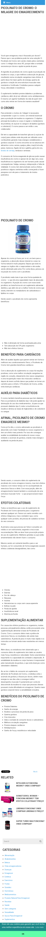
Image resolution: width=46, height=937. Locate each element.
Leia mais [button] (39, 927)
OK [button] (23, 934)
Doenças (8, 870)
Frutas (7, 884)
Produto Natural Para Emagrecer (17, 898)
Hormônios (9, 891)
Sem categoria (10, 909)
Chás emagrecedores (13, 866)
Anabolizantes (10, 859)
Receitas (8, 902)
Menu (8, 3)
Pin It (35, 772)
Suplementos (10, 919)
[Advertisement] (22, 33)
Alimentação (9, 855)
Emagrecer (9, 873)
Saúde (7, 905)
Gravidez (8, 887)
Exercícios (9, 880)
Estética (8, 877)
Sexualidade (9, 912)
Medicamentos (10, 894)
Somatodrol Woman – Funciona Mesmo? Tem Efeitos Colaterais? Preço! (30, 798)
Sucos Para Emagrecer (13, 916)
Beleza (7, 862)
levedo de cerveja (7, 151)
